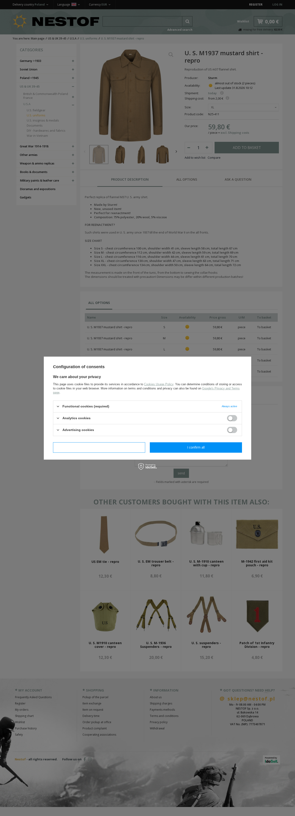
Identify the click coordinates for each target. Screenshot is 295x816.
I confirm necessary (99, 447)
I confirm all (196, 447)
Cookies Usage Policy (158, 384)
